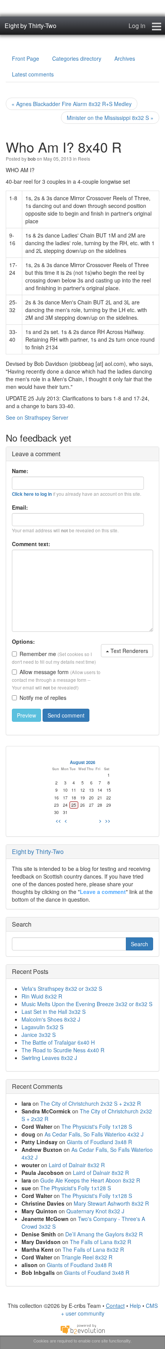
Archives (124, 58)
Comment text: (31, 544)
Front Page (25, 58)
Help (135, 1305)
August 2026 (82, 762)
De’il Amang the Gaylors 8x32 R (104, 1234)
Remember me (38, 654)
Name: (20, 471)
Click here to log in (32, 494)
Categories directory (76, 58)
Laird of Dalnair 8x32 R (77, 1165)
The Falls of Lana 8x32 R (100, 1242)
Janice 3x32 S (38, 1034)
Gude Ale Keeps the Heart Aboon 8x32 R (90, 1180)
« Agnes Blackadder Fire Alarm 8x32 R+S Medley (72, 104)
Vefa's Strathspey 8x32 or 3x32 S (61, 988)
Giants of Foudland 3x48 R (99, 1142)
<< (58, 820)
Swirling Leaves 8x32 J (49, 1058)
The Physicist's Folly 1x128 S (96, 1126)
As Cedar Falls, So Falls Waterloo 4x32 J (94, 1134)
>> (108, 820)
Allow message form (44, 672)
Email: (20, 507)
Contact (115, 1305)
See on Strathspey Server (37, 417)
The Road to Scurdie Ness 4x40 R (62, 1050)
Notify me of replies (43, 697)
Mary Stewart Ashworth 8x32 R (111, 1203)
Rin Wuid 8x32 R (41, 996)
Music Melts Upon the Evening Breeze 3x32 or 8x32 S (86, 1004)
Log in (137, 25)
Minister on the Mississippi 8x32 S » (110, 117)
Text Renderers (128, 651)
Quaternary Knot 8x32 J (95, 1211)
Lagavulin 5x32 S (42, 1027)
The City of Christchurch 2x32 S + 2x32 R (90, 1103)
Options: (23, 641)
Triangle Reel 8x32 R (86, 1257)
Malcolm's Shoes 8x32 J (50, 1019)
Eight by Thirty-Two (30, 25)
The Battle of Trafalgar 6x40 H (58, 1042)
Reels (84, 158)
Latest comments (33, 74)
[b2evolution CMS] (82, 1328)
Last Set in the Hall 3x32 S (53, 1011)
